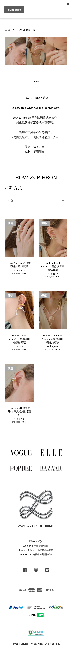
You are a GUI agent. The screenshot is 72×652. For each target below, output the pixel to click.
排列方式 (13, 188)
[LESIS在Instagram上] (36, 572)
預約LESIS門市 (36, 541)
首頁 (7, 29)
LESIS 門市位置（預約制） (36, 546)
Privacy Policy (36, 644)
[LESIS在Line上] (47, 572)
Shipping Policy (52, 644)
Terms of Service (20, 644)
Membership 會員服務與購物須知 (36, 554)
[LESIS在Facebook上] (25, 572)
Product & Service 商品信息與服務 (36, 550)
